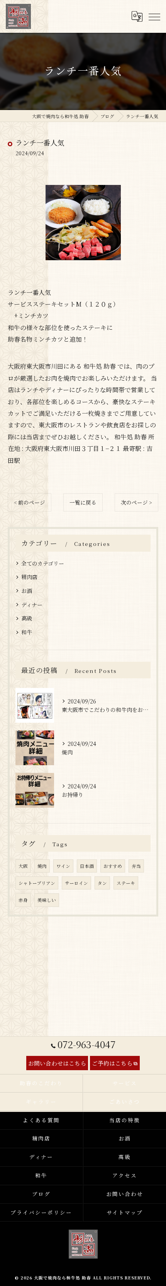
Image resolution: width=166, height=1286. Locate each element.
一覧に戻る (83, 502)
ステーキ (126, 883)
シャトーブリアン (37, 883)
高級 (26, 618)
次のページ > (136, 502)
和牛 (26, 632)
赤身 (23, 900)
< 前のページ (29, 502)
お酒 (26, 591)
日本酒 (87, 866)
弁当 (136, 866)
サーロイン (76, 883)
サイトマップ (125, 1212)
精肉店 (29, 577)
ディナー (31, 604)
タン (102, 883)
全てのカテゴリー (42, 563)
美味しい (46, 900)
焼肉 (42, 866)
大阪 (23, 866)
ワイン (63, 866)
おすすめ (112, 866)
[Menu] (154, 16)
